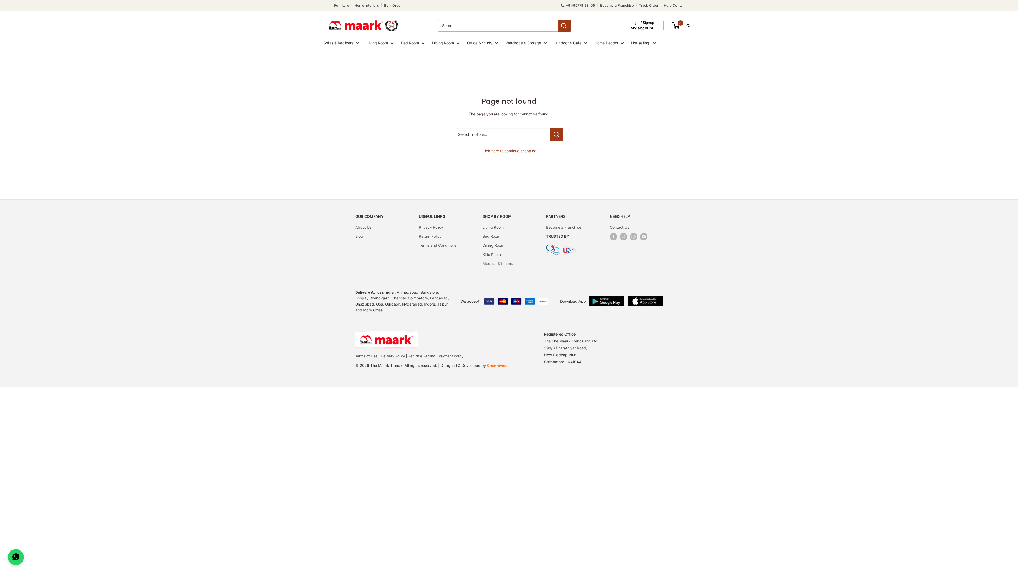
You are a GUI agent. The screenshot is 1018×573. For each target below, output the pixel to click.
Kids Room (491, 254)
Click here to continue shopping (509, 151)
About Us (363, 227)
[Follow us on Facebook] (613, 236)
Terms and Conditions (438, 245)
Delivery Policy (393, 356)
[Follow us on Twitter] (623, 236)
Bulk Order (393, 5)
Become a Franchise (617, 5)
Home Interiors (366, 5)
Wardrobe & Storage (523, 43)
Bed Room (410, 43)
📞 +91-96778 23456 (577, 5)
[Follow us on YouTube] (643, 236)
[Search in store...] (556, 134)
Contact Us (619, 227)
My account (641, 28)
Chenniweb (497, 365)
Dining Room (443, 43)
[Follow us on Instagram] (633, 236)
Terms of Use (366, 356)
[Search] (564, 26)
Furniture (341, 5)
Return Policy (430, 236)
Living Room (377, 43)
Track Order (649, 5)
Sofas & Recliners (338, 43)
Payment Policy (451, 356)
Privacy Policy (431, 227)
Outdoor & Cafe (567, 43)
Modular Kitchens (497, 263)
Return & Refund (421, 356)
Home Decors (606, 43)
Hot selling (640, 43)
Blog (359, 236)
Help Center (674, 5)
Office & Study (479, 43)
